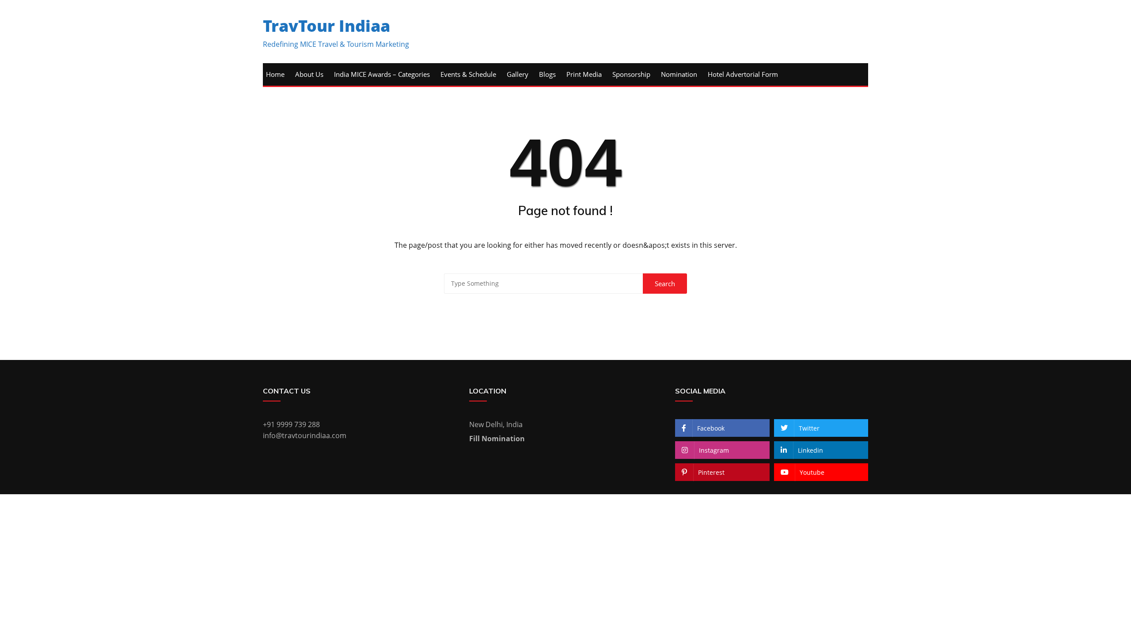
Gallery (517, 74)
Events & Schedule (468, 74)
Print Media (584, 74)
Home (275, 74)
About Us (309, 74)
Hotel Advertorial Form (743, 74)
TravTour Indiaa (326, 26)
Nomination (679, 74)
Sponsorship (631, 74)
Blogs (547, 74)
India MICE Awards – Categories (382, 74)
